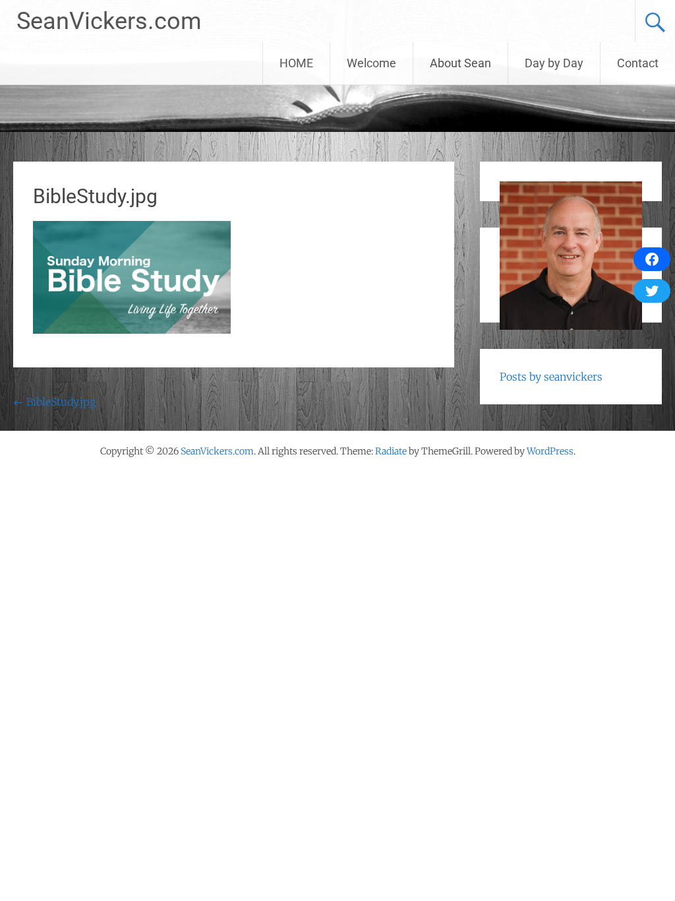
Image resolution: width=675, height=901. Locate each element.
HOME (296, 63)
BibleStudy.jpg (54, 401)
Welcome (371, 63)
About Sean (460, 63)
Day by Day (554, 63)
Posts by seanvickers (551, 376)
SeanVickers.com (109, 21)
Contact (638, 63)
